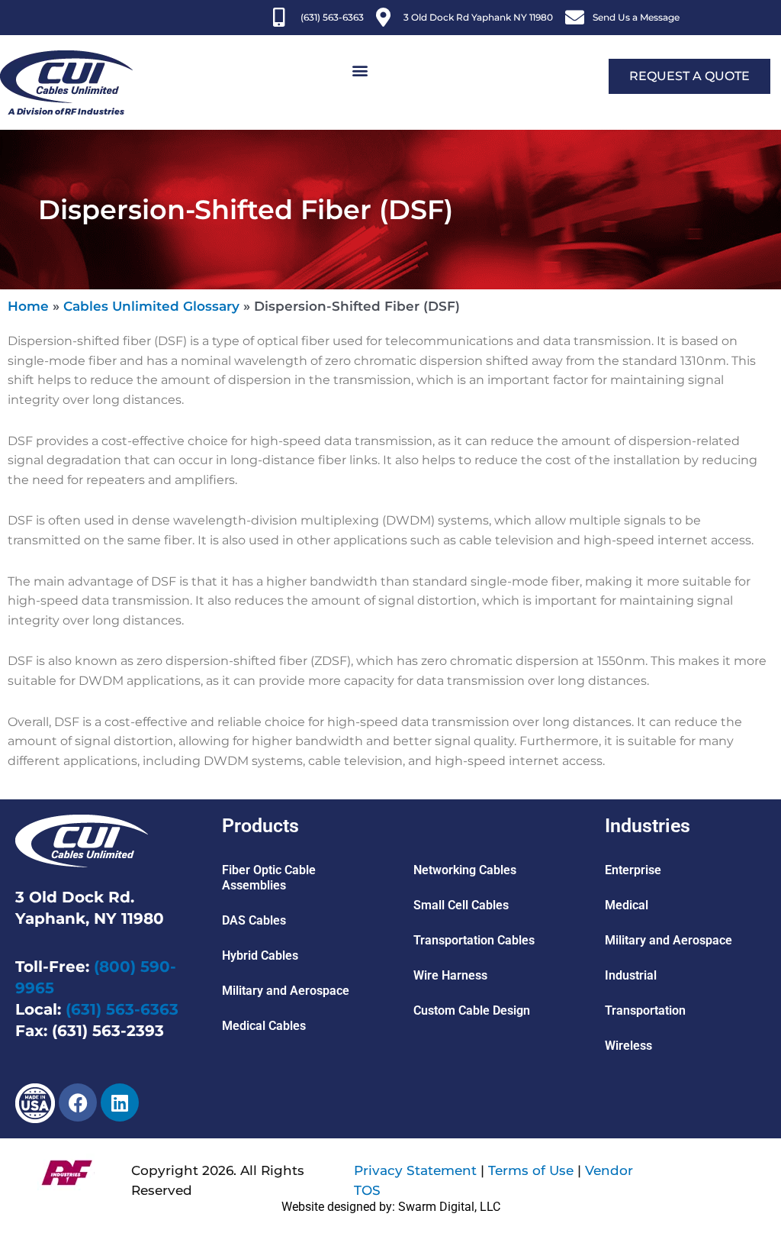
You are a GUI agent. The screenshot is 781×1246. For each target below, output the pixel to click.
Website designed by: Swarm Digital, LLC (390, 1206)
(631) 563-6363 (122, 1009)
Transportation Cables (474, 940)
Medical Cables (264, 1025)
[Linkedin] (120, 1102)
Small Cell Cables (461, 905)
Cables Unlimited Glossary (151, 306)
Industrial (631, 975)
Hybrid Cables (260, 955)
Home (28, 306)
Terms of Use (531, 1170)
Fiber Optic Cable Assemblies (269, 878)
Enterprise (633, 870)
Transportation (645, 1010)
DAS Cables (254, 920)
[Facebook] (78, 1102)
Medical (626, 905)
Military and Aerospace (285, 990)
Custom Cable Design (471, 1010)
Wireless (628, 1045)
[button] (359, 70)
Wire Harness (450, 975)
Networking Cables (464, 870)
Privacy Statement (415, 1170)
